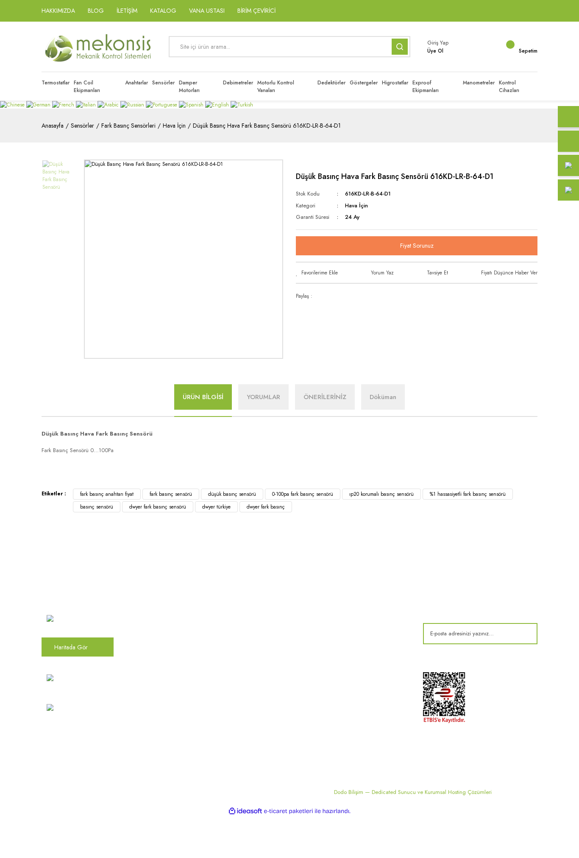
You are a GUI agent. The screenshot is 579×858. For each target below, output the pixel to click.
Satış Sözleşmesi (358, 594)
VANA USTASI (207, 10)
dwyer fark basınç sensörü (157, 507)
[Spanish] (192, 104)
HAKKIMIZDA (58, 10)
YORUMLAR (263, 397)
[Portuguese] (162, 104)
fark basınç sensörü (171, 494)
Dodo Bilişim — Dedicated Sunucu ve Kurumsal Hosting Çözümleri (413, 792)
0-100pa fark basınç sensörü (302, 494)
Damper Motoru (273, 594)
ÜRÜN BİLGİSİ (203, 397)
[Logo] (99, 46)
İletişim (177, 636)
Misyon (177, 622)
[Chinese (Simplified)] (13, 104)
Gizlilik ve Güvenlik (362, 622)
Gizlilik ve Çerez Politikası (200, 701)
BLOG (96, 10)
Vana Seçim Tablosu (278, 687)
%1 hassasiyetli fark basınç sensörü (468, 494)
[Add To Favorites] (317, 273)
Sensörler (265, 650)
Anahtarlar (266, 636)
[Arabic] (108, 104)
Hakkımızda (183, 594)
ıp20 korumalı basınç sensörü (381, 494)
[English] (218, 104)
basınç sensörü (96, 507)
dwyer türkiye (216, 507)
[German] (39, 104)
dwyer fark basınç (266, 507)
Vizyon (177, 608)
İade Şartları (353, 650)
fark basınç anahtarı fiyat (107, 494)
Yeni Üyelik (182, 729)
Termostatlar (268, 622)
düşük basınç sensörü (232, 494)
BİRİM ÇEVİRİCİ (256, 10)
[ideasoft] (245, 811)
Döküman (383, 397)
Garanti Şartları (357, 636)
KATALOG (163, 10)
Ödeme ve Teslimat (362, 608)
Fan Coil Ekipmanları (278, 608)
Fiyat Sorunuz (417, 245)
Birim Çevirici (270, 701)
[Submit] (524, 633)
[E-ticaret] (288, 811)
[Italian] (86, 104)
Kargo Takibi (184, 715)
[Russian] (133, 104)
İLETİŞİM (127, 10)
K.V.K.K (177, 687)
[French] (64, 104)
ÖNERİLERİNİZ (324, 397)
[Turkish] (242, 104)
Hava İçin (356, 205)
